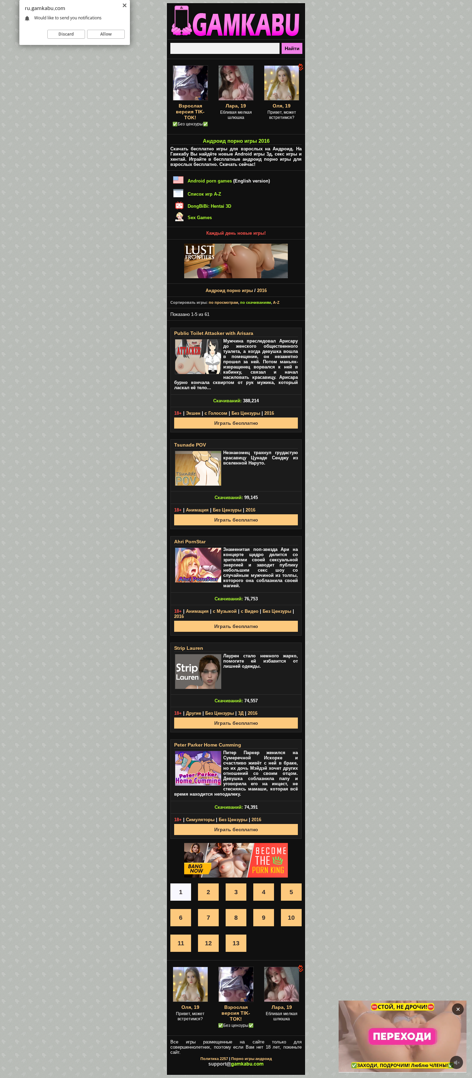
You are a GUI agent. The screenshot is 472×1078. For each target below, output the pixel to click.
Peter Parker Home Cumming (207, 745)
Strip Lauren (188, 648)
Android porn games (210, 181)
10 (291, 917)
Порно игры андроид (251, 1059)
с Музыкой (225, 611)
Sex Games (200, 217)
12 (208, 943)
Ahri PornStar (190, 541)
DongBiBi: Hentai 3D (209, 206)
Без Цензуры (246, 413)
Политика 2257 (214, 1059)
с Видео (249, 611)
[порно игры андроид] (236, 36)
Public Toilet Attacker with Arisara (213, 333)
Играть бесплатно (236, 423)
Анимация (197, 510)
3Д (241, 713)
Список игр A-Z (204, 194)
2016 (262, 290)
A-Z (276, 302)
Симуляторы (200, 819)
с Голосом (216, 413)
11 (181, 943)
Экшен (193, 413)
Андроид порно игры (229, 290)
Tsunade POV (190, 445)
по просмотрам (223, 302)
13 (236, 943)
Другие (193, 713)
